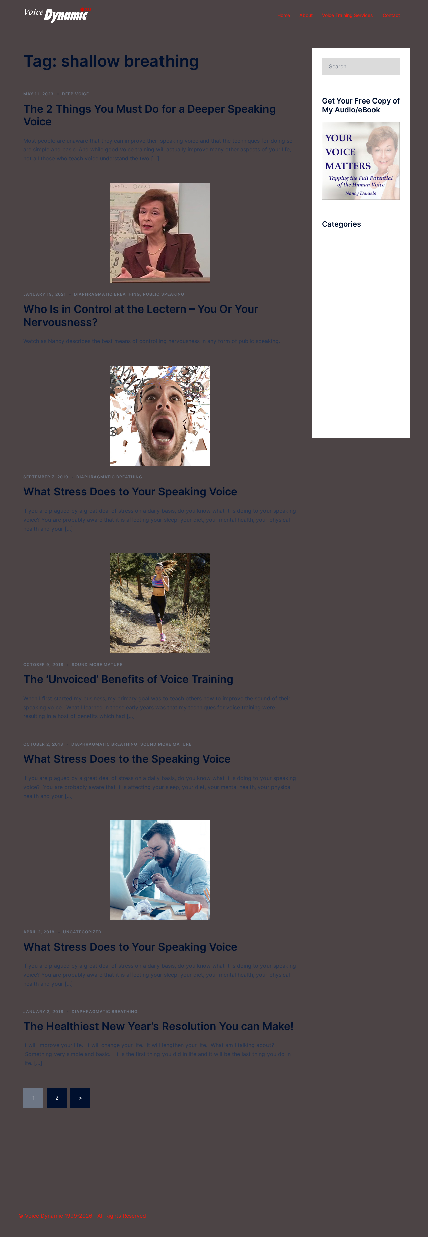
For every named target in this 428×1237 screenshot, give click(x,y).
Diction (331, 307)
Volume (331, 418)
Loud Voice (336, 320)
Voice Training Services (347, 15)
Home (283, 15)
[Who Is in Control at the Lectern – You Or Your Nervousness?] (160, 232)
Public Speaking (163, 294)
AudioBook (336, 246)
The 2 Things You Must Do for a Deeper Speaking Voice (149, 115)
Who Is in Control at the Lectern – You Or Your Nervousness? (140, 315)
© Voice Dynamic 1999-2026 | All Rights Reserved (82, 1215)
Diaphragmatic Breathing (107, 294)
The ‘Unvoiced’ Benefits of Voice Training (128, 679)
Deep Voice (75, 93)
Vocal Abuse (337, 406)
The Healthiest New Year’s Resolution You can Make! (158, 1026)
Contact (391, 15)
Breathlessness (340, 258)
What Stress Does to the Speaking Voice (127, 758)
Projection (335, 344)
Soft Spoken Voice (345, 369)
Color (329, 270)
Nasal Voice (337, 332)
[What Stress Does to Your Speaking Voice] (160, 415)
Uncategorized (82, 931)
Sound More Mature (97, 664)
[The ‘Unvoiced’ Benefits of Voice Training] (160, 603)
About (306, 15)
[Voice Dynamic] (57, 14)
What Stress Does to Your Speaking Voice (130, 491)
